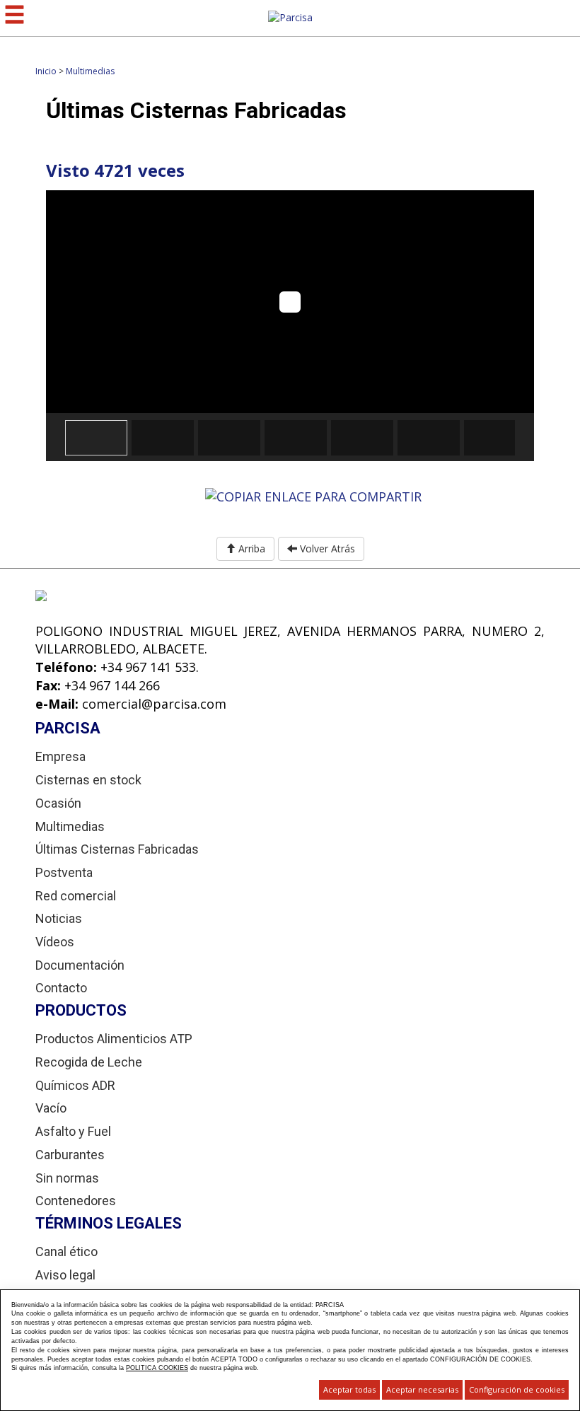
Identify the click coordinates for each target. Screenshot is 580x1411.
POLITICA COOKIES (157, 1367)
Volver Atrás (326, 548)
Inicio (46, 71)
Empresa (60, 756)
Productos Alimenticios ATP (113, 1038)
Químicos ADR (75, 1085)
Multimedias (90, 71)
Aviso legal (65, 1274)
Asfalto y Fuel (73, 1131)
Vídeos (54, 941)
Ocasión (58, 803)
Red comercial (75, 895)
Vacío (50, 1108)
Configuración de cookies (516, 1389)
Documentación (79, 965)
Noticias (58, 918)
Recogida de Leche (88, 1062)
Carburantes (70, 1154)
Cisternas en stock (88, 779)
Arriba (250, 548)
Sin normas (67, 1178)
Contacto (61, 987)
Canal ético (66, 1251)
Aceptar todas (349, 1389)
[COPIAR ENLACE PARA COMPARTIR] (313, 495)
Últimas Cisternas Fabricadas (117, 849)
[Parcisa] (290, 16)
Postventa (64, 872)
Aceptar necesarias (422, 1389)
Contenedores (75, 1200)
